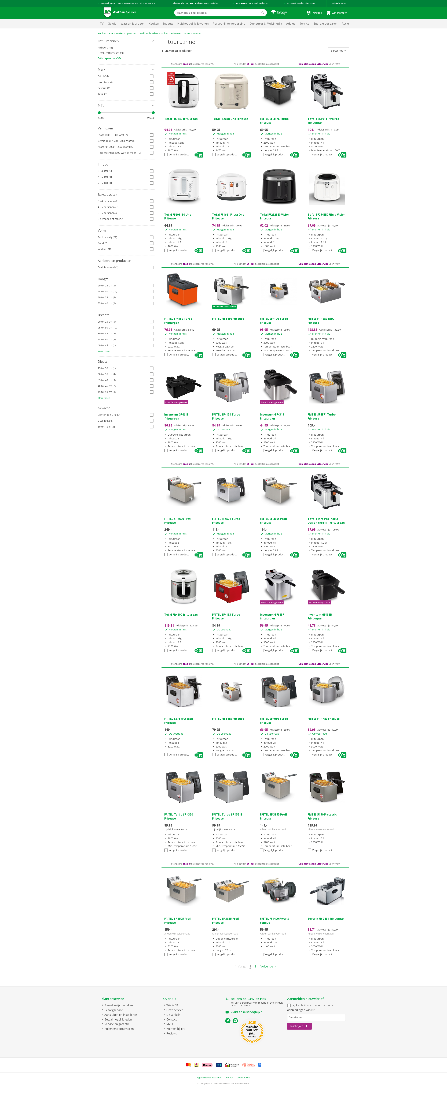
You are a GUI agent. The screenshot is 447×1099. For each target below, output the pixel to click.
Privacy (229, 1077)
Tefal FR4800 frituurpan (181, 614)
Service (304, 23)
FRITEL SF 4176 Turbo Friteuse (274, 121)
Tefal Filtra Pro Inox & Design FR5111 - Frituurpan (326, 521)
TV (102, 23)
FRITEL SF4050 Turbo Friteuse (274, 720)
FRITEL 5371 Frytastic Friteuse (178, 720)
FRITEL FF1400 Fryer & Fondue (274, 920)
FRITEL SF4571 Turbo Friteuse (226, 521)
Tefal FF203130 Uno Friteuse (177, 216)
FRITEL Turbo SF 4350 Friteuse (178, 816)
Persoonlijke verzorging (229, 23)
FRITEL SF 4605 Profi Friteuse (273, 521)
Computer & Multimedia (266, 23)
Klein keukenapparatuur (123, 33)
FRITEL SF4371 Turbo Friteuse (322, 416)
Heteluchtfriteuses (111, 53)
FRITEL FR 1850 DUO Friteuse (321, 320)
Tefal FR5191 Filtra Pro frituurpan (323, 121)
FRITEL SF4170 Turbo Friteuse (274, 320)
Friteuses (176, 33)
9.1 (153, 3)
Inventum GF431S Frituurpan (272, 416)
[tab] (126, 41)
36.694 (104, 3)
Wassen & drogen (133, 23)
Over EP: (169, 999)
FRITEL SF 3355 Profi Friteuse (273, 816)
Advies (290, 23)
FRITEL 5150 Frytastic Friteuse (322, 816)
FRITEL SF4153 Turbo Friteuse (226, 616)
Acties (346, 23)
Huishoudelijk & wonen (193, 23)
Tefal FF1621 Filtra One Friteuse (228, 216)
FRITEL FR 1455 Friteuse (228, 719)
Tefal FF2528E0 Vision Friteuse (275, 216)
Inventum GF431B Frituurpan (320, 616)
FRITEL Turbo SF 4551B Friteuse (227, 816)
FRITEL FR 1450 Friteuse (228, 319)
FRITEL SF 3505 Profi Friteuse (177, 920)
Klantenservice (112, 999)
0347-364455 (256, 999)
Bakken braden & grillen (154, 33)
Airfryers (105, 47)
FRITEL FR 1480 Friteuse (324, 719)
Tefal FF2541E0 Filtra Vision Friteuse (326, 216)
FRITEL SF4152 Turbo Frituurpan (178, 320)
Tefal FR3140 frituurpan (181, 119)
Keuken (154, 23)
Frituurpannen (192, 33)
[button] (126, 41)
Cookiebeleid (243, 1077)
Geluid (112, 23)
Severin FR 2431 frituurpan (326, 919)
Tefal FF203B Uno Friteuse (230, 119)
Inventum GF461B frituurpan (176, 416)
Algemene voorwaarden (209, 1077)
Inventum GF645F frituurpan (272, 616)
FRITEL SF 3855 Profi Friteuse (225, 920)
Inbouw (168, 23)
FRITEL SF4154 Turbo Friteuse (226, 416)
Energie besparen (326, 23)
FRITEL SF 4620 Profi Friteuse (177, 521)
